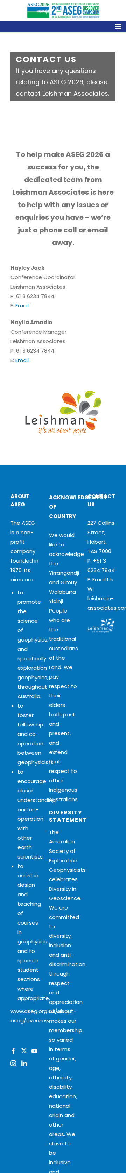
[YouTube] (34, 1051)
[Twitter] (23, 1051)
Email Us (102, 579)
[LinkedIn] (24, 1063)
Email (22, 305)
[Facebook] (13, 1051)
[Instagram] (13, 1063)
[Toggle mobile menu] (63, 26)
